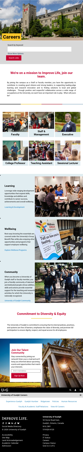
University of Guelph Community (18, 301)
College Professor (15, 163)
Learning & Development (14, 207)
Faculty (15, 134)
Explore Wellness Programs (16, 250)
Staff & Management (41, 133)
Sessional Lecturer (67, 163)
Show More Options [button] (15, 53)
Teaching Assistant (41, 163)
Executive (67, 134)
